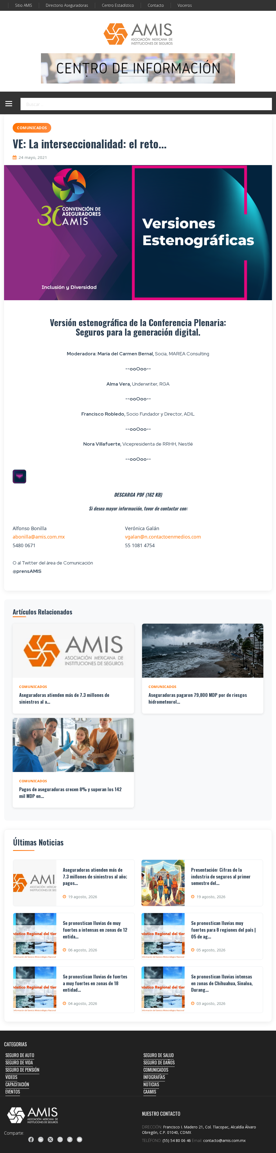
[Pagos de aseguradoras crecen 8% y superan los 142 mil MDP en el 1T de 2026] (73, 745)
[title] (31, 1139)
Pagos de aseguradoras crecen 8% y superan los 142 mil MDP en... (70, 792)
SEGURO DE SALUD (158, 1055)
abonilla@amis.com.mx (39, 536)
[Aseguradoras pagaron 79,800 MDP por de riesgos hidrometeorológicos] (202, 651)
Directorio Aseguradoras (67, 5)
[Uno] (138, 34)
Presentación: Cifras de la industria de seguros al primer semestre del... (221, 876)
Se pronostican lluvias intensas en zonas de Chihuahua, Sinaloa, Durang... (222, 983)
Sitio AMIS (23, 5)
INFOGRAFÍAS (154, 1077)
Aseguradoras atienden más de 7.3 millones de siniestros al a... (64, 698)
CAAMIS (149, 1092)
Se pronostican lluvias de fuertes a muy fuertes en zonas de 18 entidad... (95, 983)
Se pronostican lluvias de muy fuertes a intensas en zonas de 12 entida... (95, 929)
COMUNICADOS (155, 1070)
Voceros (185, 5)
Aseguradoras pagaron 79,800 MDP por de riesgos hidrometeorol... (198, 698)
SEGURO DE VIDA (19, 1062)
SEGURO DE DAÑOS (159, 1062)
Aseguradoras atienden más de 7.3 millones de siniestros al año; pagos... (95, 876)
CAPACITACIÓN (17, 1084)
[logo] (32, 1115)
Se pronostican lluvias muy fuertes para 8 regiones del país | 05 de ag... (223, 929)
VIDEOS (11, 1077)
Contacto (156, 5)
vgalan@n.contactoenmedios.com (163, 536)
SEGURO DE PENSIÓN (22, 1070)
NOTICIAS (151, 1084)
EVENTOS (12, 1092)
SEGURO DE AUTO (19, 1055)
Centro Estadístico (118, 5)
